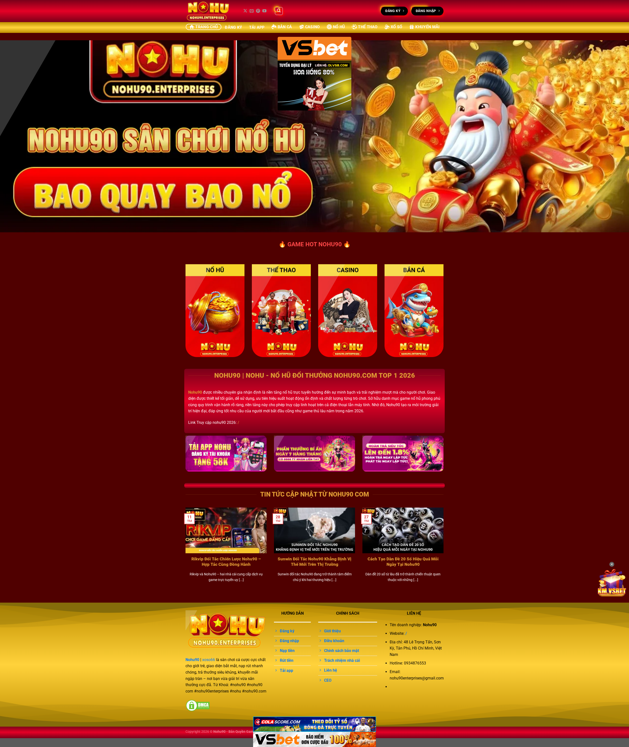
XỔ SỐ (396, 27)
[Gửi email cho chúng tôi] (252, 11)
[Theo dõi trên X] (245, 11)
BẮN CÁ (285, 27)
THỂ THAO (368, 27)
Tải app (257, 27)
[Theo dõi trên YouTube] (264, 11)
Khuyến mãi (427, 27)
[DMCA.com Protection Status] (198, 705)
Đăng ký (233, 27)
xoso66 (208, 659)
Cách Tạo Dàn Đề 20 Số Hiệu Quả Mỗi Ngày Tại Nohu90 (403, 562)
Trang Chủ (206, 27)
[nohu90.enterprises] (210, 11)
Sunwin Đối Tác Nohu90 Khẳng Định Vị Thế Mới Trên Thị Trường (314, 562)
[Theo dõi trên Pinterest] (258, 11)
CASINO (312, 27)
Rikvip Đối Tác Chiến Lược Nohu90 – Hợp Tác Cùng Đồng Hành (226, 562)
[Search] (279, 11)
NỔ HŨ (339, 27)
